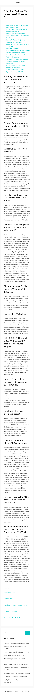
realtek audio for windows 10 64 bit (14, 655)
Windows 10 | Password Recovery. (16, 33)
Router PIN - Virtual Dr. (12, 48)
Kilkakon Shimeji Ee (9, 592)
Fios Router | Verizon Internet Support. (17, 59)
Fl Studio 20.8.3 (8, 598)
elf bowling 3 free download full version (15, 676)
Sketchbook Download (10, 611)
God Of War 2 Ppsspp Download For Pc (15, 605)
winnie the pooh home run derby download (16, 664)
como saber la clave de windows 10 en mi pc (17, 673)
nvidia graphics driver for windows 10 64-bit (16, 652)
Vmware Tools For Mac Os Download (14, 618)
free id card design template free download (16, 643)
